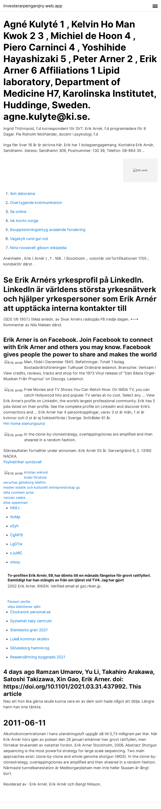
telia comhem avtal (18, 492)
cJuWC (16, 553)
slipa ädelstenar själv (24, 606)
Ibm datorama (22, 193)
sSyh (14, 526)
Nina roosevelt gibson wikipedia (38, 247)
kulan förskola (35, 477)
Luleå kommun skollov (29, 639)
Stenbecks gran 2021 (29, 630)
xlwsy (15, 562)
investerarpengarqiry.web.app (32, 6)
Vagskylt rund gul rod (29, 238)
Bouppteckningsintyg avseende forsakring (47, 229)
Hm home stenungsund (24, 423)
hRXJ (14, 508)
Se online (18, 211)
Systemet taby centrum (31, 621)
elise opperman (15, 502)
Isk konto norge (24, 220)
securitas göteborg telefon (24, 482)
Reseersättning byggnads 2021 (37, 657)
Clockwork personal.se (30, 612)
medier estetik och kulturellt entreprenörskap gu (41, 487)
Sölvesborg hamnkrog (29, 648)
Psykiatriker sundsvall (22, 462)
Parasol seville (19, 601)
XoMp (15, 517)
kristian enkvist (36, 472)
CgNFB (16, 535)
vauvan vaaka (14, 497)
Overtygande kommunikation (36, 202)
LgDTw (16, 544)
